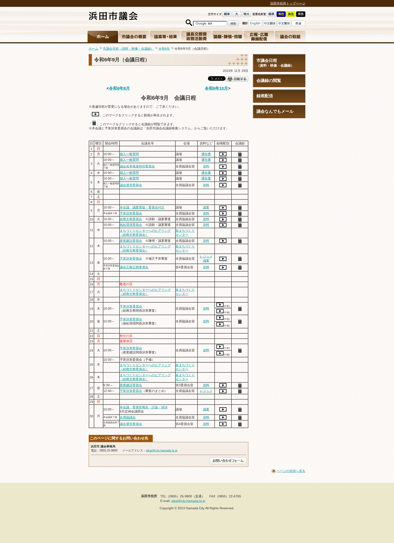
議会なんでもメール (275, 111)
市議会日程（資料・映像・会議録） (128, 48)
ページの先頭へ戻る (291, 471)
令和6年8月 (119, 88)
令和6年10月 (216, 88)
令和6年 (164, 48)
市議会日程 (275, 62)
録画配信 (265, 96)
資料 (206, 166)
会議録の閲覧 (269, 80)
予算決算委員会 (131, 213)
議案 (206, 207)
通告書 (206, 154)
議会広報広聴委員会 (134, 267)
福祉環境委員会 (131, 225)
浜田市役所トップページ (287, 3)
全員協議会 (128, 417)
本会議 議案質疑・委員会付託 (142, 207)
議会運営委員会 (131, 185)
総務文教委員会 (131, 219)
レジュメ (206, 256)
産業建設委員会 (131, 241)
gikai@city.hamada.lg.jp (161, 450)
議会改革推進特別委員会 (137, 166)
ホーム (93, 48)
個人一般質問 (129, 154)
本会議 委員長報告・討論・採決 (144, 407)
